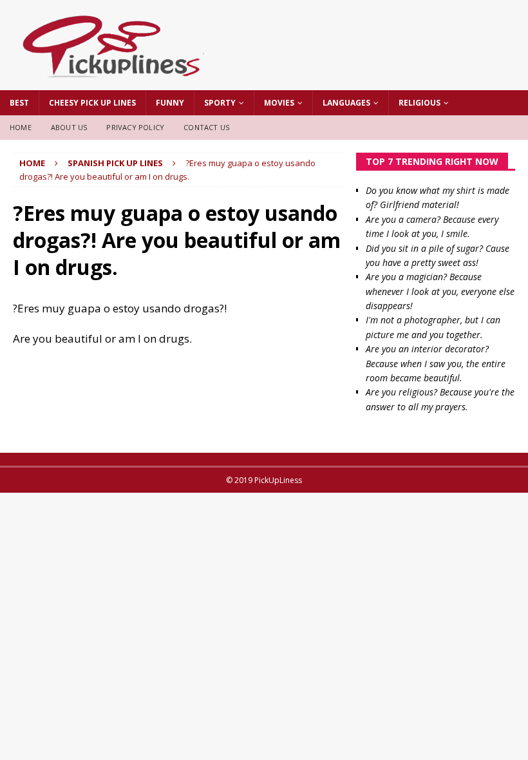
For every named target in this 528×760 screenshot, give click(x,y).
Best (19, 102)
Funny (170, 102)
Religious (419, 102)
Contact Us (206, 127)
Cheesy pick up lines (92, 102)
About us (69, 127)
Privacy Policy (135, 127)
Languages (346, 102)
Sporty (220, 102)
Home (21, 127)
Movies (279, 102)
